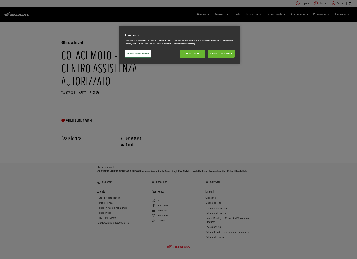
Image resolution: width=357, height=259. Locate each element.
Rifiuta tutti (192, 53)
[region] (179, 45)
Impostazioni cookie (138, 53)
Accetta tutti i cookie (221, 53)
